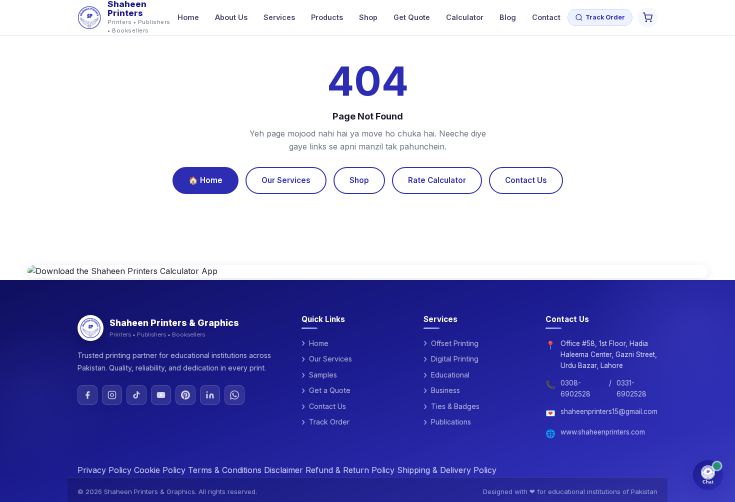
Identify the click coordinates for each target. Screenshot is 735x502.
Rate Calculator (437, 180)
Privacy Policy (105, 470)
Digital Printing (454, 358)
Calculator (465, 17)
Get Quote (412, 17)
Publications (451, 422)
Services (279, 17)
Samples (323, 374)
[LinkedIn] (210, 395)
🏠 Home (205, 180)
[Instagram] (112, 395)
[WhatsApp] (234, 395)
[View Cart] (648, 18)
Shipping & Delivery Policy (446, 470)
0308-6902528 (575, 388)
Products (327, 17)
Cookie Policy (160, 470)
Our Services (286, 180)
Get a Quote (329, 390)
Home (188, 17)
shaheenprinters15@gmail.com (609, 412)
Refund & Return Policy (350, 470)
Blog (508, 17)
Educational (450, 374)
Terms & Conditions (225, 470)
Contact (546, 17)
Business (445, 390)
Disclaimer (283, 470)
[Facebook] (88, 395)
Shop (368, 17)
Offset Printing (454, 343)
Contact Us (526, 180)
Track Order (605, 17)
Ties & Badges (455, 406)
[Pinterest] (186, 395)
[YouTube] (161, 395)
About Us (231, 17)
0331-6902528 (631, 388)
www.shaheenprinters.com (602, 432)
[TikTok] (136, 395)
